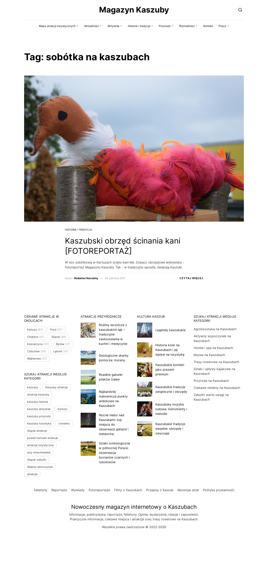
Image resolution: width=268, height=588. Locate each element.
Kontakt (208, 26)
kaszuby (32, 387)
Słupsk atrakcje (37, 430)
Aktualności (91, 26)
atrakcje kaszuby (38, 394)
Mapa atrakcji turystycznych (57, 26)
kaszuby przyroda (39, 416)
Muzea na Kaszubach (209, 355)
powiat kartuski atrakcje (42, 438)
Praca (222, 26)
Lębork (60, 351)
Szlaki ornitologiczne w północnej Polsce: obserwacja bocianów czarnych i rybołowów (114, 452)
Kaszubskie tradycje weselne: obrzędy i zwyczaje (170, 428)
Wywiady (78, 490)
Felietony (40, 490)
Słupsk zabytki (36, 459)
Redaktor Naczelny (86, 278)
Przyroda (164, 26)
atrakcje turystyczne (40, 445)
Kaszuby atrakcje (56, 387)
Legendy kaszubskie (170, 330)
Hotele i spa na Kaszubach (213, 348)
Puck (56, 329)
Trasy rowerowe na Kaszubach (216, 362)
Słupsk (58, 336)
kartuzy (62, 409)
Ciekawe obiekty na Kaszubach (217, 388)
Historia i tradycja (139, 26)
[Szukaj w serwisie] (240, 10)
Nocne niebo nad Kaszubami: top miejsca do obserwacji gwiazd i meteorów (114, 424)
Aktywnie (113, 26)
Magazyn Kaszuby (134, 9)
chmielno (64, 423)
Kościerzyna (38, 344)
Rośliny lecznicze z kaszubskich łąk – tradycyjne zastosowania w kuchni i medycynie (113, 334)
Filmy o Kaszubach (128, 490)
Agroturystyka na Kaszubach (215, 329)
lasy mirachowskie (38, 452)
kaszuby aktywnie (38, 409)
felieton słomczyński (40, 466)
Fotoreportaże (99, 490)
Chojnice (35, 336)
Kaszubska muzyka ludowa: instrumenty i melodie (171, 409)
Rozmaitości (187, 26)
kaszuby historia (37, 401)
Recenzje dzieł (188, 490)
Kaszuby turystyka (39, 423)
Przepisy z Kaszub (159, 490)
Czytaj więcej (191, 278)
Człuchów (36, 351)
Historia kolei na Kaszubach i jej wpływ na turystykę (169, 349)
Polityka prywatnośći (218, 490)
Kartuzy (35, 329)
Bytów (63, 344)
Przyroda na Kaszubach (211, 381)
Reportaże (59, 490)
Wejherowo (37, 358)
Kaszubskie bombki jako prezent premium (169, 369)
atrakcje (32, 474)
